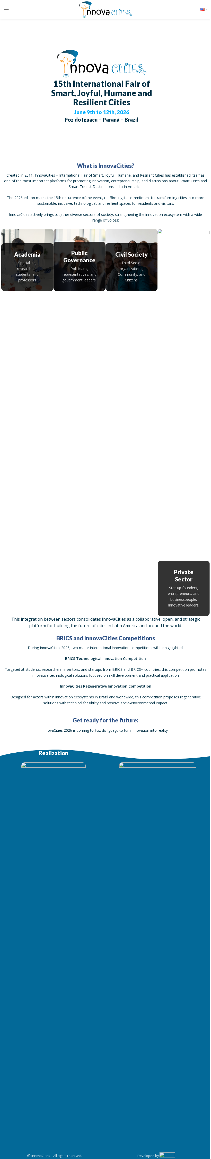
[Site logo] (105, 9)
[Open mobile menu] (6, 9)
